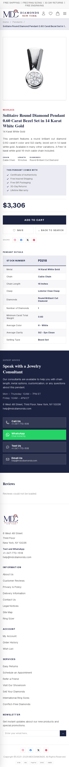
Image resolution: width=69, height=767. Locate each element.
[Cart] (58, 13)
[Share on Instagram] (14, 240)
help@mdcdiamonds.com (17, 408)
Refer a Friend (11, 679)
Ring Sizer (8, 618)
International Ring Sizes (16, 697)
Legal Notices (11, 606)
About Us (8, 574)
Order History (10, 642)
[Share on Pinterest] (33, 240)
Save (20, 230)
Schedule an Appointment (17, 672)
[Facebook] (30, 750)
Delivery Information (14, 593)
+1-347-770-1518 (13, 553)
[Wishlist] (50, 13)
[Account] (43, 13)
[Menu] (65, 13)
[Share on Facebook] (21, 240)
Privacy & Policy (12, 587)
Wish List (8, 648)
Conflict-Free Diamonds (16, 704)
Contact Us (9, 599)
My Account (9, 636)
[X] (38, 750)
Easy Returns (10, 666)
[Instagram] (22, 750)
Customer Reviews (14, 580)
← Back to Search (51, 230)
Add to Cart (34, 220)
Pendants (17, 22)
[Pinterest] (46, 750)
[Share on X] (27, 240)
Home (6, 22)
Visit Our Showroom (14, 685)
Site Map (8, 612)
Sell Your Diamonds (14, 691)
